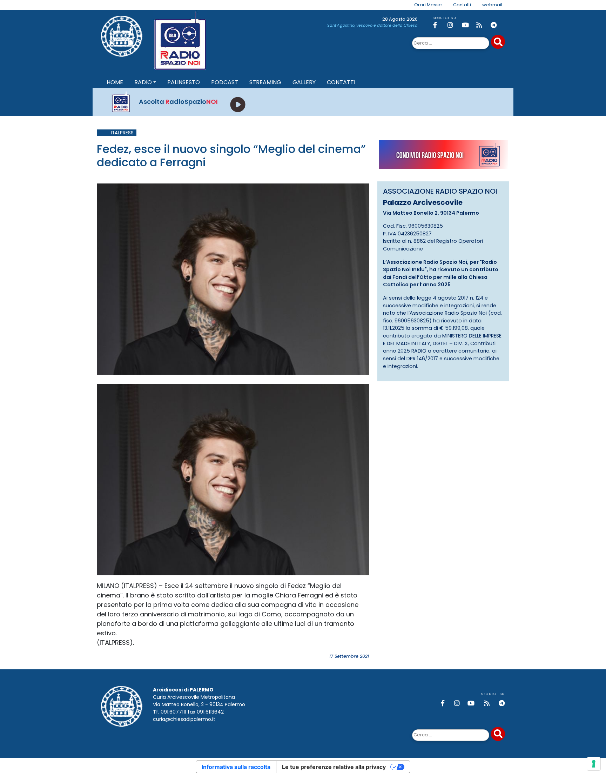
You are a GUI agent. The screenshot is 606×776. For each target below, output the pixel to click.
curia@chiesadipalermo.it (184, 719)
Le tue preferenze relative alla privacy (334, 766)
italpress (122, 132)
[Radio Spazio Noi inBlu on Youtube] (468, 25)
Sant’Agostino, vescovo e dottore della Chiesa (372, 25)
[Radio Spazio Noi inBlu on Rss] (482, 25)
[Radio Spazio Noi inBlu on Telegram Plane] (496, 25)
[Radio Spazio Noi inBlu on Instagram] (453, 25)
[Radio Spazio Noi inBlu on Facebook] (439, 25)
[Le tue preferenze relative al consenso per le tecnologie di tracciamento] (593, 763)
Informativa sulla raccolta (236, 766)
